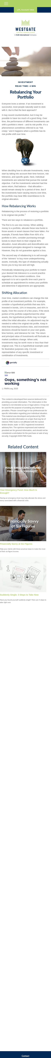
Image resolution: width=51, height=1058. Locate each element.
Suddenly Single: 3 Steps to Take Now (19, 595)
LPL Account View (25, 10)
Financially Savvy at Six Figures (16, 544)
